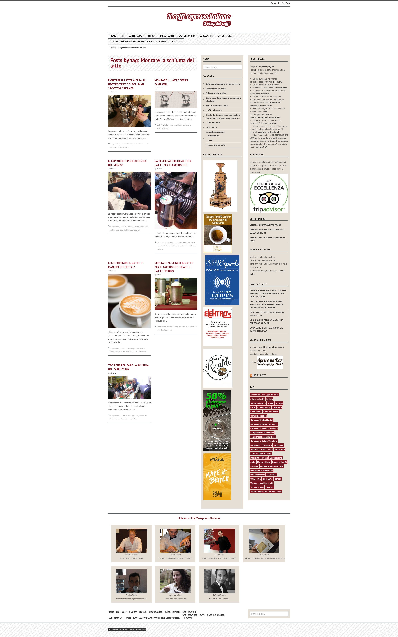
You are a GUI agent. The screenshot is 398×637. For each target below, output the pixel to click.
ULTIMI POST (259, 375)
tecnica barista (166, 330)
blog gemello (269, 347)
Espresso (254, 449)
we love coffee (275, 491)
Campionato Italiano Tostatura (263, 441)
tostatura (269, 487)
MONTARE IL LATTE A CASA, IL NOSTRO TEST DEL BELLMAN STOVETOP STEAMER (126, 84)
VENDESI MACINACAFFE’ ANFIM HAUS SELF (267, 239)
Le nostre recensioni (215, 131)
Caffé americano (270, 411)
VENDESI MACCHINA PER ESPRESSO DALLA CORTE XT (267, 231)
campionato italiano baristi (262, 432)
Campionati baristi (258, 415)
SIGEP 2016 (255, 478)
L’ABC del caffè (167, 36)
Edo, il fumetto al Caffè (217, 105)
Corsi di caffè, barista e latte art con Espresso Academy (139, 41)
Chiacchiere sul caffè (216, 88)
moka (252, 462)
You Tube (286, 3)
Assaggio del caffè (270, 394)
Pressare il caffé (279, 462)
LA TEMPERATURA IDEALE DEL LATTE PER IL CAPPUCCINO (173, 163)
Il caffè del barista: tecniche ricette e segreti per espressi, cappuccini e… (223, 116)
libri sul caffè (265, 453)
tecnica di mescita (139, 351)
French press (267, 449)
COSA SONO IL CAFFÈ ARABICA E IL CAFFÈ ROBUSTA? (266, 329)
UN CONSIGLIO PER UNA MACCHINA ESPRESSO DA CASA (266, 321)
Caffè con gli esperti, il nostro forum (223, 83)
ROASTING (271, 474)
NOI (122, 36)
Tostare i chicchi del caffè (261, 483)
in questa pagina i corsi (262, 68)
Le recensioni (206, 36)
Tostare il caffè (257, 487)
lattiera (166, 124)
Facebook (275, 3)
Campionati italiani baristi (261, 420)
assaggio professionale (269, 131)
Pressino (254, 466)
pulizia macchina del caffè (271, 466)
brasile (271, 403)
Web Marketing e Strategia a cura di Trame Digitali (127, 629)
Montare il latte (126, 143)
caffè (210, 140)
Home (113, 36)
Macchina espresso (259, 457)
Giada (112, 270)
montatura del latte (122, 147)
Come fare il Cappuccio (129, 415)
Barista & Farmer (258, 403)
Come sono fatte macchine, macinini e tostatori (223, 99)
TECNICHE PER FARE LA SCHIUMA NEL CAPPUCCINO (128, 367)
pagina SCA (261, 146)
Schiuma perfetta (130, 230)
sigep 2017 (267, 478)
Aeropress (255, 394)
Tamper (277, 478)
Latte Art (160, 124)
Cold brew (267, 445)
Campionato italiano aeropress (264, 428)
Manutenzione (276, 457)
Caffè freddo (255, 411)
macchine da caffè (216, 144)
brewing (279, 403)
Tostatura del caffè (258, 491)
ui (138, 230)
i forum (151, 36)
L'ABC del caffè (213, 122)
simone (113, 91)
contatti (177, 41)
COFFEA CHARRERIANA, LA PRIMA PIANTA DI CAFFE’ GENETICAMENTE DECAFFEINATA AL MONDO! (266, 304)
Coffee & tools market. (216, 93)
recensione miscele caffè (261, 470)
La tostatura (225, 36)
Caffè (252, 407)
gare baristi (280, 449)
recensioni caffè (257, 474)
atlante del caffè (257, 399)
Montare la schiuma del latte (120, 351)
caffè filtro (277, 407)
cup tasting (278, 445)
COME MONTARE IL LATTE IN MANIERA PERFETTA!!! (125, 265)
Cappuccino (114, 143)
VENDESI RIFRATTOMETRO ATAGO (265, 225)
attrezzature (213, 135)
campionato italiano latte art (262, 436)
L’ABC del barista (187, 36)
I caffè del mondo (214, 110)
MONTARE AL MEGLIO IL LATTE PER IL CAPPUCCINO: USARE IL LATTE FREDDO (174, 267)
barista (269, 399)
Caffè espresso (264, 407)
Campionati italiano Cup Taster (264, 424)
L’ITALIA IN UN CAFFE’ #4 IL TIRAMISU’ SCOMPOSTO (267, 314)
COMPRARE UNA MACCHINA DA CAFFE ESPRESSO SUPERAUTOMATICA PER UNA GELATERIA (268, 293)
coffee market (136, 36)
